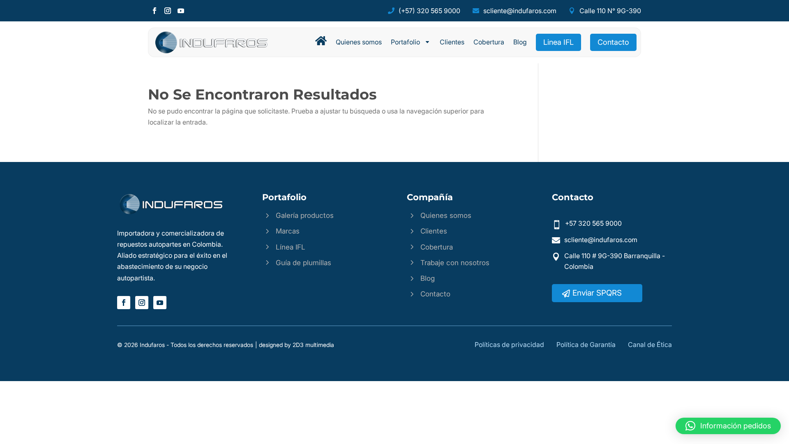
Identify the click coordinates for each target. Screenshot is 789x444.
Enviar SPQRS (597, 293)
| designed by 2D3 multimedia (294, 344)
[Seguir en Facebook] (154, 10)
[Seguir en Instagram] (167, 10)
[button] (728, 426)
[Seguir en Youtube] (180, 10)
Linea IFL (558, 42)
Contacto (613, 42)
